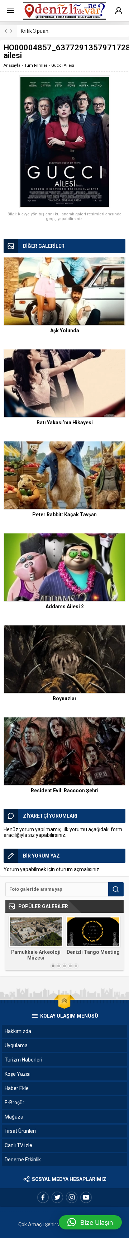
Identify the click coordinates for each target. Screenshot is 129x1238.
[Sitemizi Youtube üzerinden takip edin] (86, 1197)
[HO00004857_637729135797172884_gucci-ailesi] (64, 141)
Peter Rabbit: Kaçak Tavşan (64, 514)
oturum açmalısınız (77, 869)
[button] (90, 1222)
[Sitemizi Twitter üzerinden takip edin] (57, 1197)
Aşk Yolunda (64, 330)
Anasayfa (12, 65)
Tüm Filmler (35, 65)
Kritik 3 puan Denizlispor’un (51, 31)
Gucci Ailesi (62, 65)
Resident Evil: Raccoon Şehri (65, 790)
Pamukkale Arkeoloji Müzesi (36, 955)
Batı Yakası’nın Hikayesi (65, 422)
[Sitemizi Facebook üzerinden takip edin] (43, 1197)
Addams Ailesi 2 (65, 606)
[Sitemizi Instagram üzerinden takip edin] (71, 1197)
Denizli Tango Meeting (93, 952)
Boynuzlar (65, 698)
